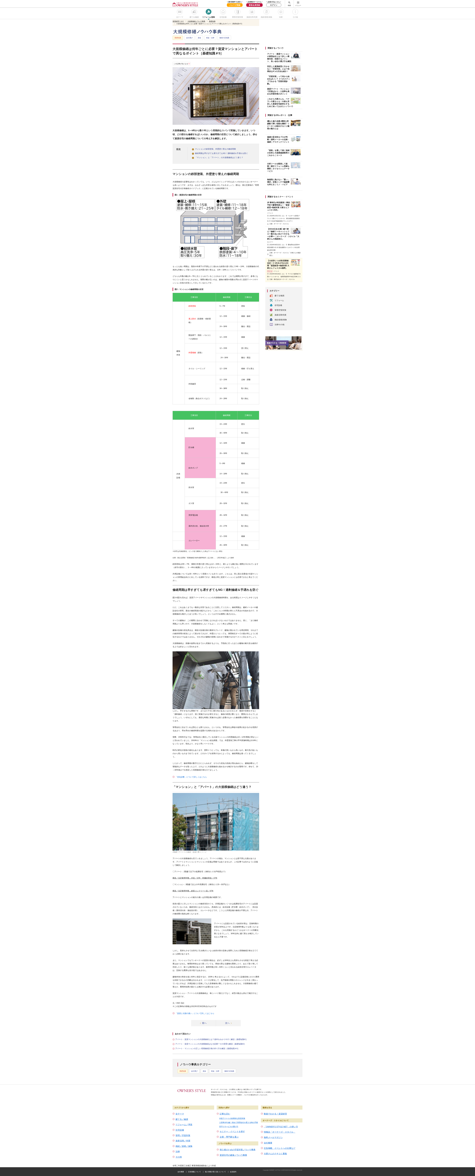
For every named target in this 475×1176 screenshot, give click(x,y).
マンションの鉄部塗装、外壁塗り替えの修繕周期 (215, 149)
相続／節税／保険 (184, 1146)
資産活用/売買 (252, 17)
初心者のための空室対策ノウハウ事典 (237, 1150)
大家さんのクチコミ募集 (275, 1154)
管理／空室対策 (183, 1135)
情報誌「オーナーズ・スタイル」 (279, 1132)
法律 (281, 17)
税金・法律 (210, 38)
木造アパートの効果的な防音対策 (232, 1118)
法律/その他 (279, 324)
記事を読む (225, 1114)
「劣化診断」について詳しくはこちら (191, 777)
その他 (295, 17)
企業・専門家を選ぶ (229, 1137)
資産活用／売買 (183, 1141)
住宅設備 (223, 17)
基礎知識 (178, 38)
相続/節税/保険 (266, 17)
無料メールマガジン (273, 1137)
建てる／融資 (182, 1119)
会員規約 (233, 1172)
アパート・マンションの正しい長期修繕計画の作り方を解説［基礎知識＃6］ (207, 1048)
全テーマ (179, 17)
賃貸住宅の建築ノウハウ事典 (233, 1155)
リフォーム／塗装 (184, 1124)
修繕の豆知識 (224, 38)
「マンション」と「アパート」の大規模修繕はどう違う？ (219, 157)
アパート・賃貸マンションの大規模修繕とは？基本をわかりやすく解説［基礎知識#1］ (211, 1039)
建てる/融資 (194, 17)
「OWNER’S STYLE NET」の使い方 (281, 1127)
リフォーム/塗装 (208, 17)
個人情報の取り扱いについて (215, 1172)
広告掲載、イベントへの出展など (279, 1148)
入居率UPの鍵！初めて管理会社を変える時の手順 (238, 1122)
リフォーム (279, 300)
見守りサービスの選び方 (228, 1127)
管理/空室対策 (237, 17)
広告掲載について (194, 1172)
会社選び (189, 38)
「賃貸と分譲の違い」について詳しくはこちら (194, 1013)
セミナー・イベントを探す (232, 1131)
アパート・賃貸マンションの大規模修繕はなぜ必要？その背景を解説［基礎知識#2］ (210, 1044)
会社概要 (268, 1143)
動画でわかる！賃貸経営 (275, 1114)
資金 (199, 38)
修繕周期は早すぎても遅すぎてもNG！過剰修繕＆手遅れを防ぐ (221, 153)
